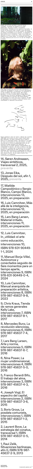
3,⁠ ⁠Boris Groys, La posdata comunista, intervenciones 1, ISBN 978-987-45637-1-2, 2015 (16, 416)
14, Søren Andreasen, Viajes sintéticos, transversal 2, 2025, (15, 163)
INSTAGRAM (4, 465)
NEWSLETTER (4, 466)
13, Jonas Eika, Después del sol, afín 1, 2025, (16, 176)
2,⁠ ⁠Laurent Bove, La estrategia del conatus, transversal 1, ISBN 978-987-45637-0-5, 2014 (16, 433)
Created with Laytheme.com (25, 467)
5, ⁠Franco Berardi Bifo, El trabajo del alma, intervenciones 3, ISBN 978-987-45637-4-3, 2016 (16, 381)
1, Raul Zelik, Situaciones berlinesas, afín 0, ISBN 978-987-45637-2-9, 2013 (16, 448)
